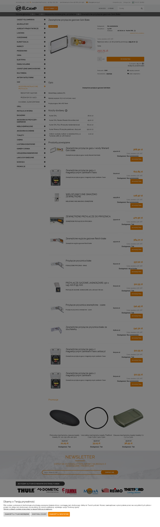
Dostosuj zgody (39, 514)
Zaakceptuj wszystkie (59, 514)
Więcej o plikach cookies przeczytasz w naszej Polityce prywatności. (27, 509)
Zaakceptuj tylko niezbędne (17, 514)
